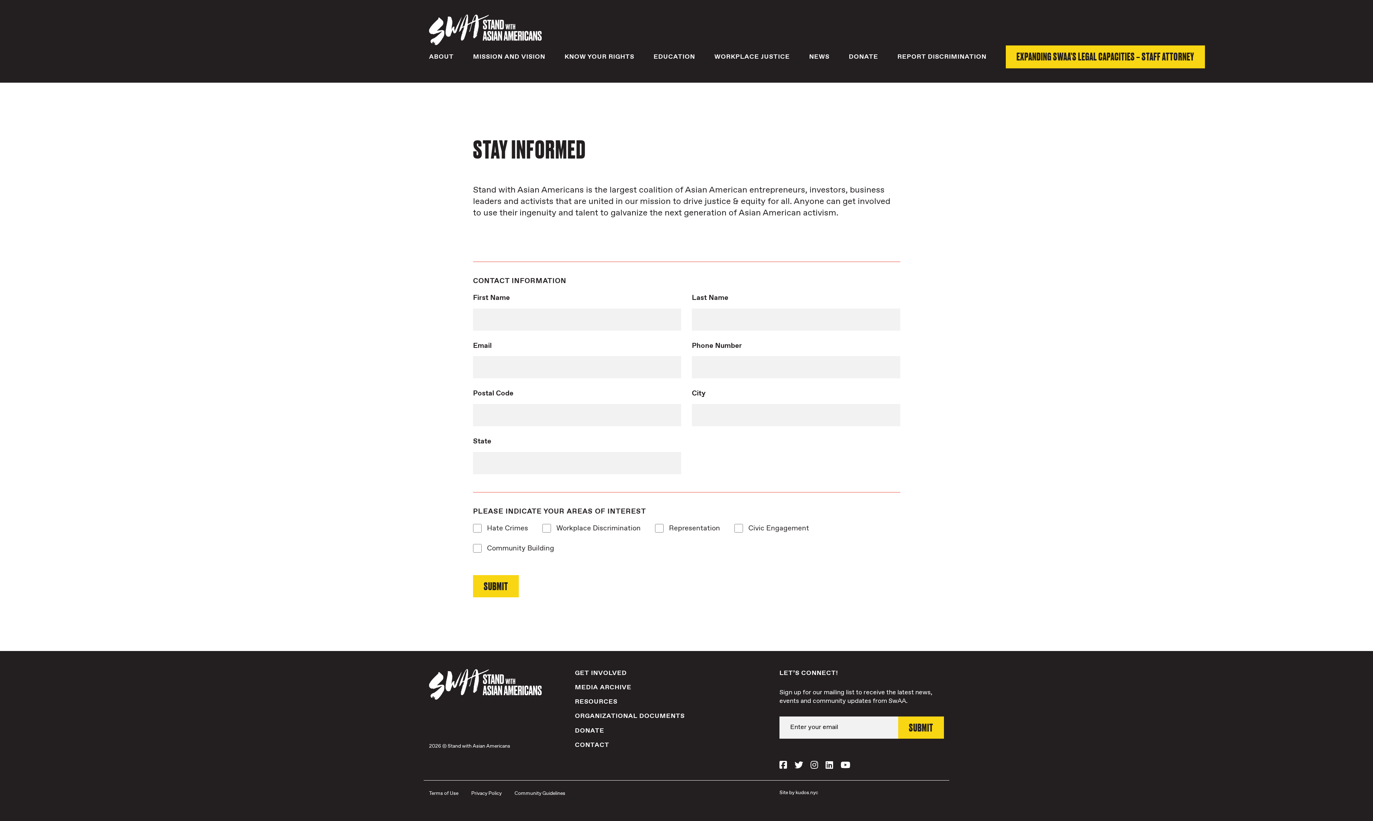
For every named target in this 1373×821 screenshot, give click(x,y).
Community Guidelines (540, 793)
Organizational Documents (630, 716)
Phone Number (717, 346)
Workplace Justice (752, 57)
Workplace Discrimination (595, 528)
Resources (596, 702)
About (441, 57)
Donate (863, 57)
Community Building (518, 548)
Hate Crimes (505, 528)
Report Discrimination (941, 57)
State (482, 441)
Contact (592, 745)
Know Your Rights (599, 57)
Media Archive (603, 687)
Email (482, 346)
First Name (491, 298)
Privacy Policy (486, 793)
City (698, 393)
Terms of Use (443, 793)
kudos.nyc (807, 793)
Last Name (710, 298)
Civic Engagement (776, 528)
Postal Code (493, 393)
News (819, 57)
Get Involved (601, 673)
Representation (692, 528)
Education (674, 57)
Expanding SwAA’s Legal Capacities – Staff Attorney (1105, 56)
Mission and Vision (509, 57)
